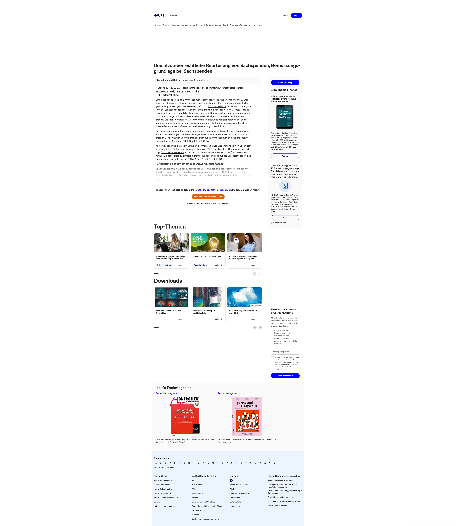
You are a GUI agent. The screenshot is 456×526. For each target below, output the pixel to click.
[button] (296, 15)
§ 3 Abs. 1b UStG (217, 106)
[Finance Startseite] (160, 15)
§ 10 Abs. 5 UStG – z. (173, 152)
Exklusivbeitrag (164, 265)
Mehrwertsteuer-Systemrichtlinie (187, 119)
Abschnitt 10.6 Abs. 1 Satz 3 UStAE (191, 141)
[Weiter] (260, 274)
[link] (157, 24)
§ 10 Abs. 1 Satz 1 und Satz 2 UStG (203, 159)
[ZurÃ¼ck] (254, 274)
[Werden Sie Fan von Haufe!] (231, 480)
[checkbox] (272, 357)
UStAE (224, 172)
